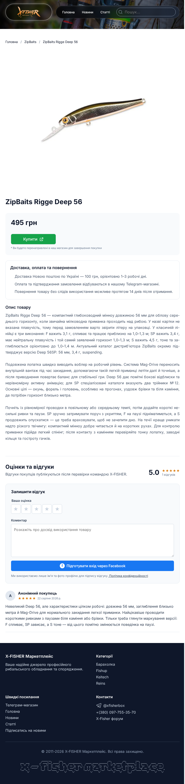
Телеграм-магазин (21, 705)
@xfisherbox (114, 705)
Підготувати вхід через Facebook (93, 566)
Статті (105, 12)
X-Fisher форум (109, 718)
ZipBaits (30, 42)
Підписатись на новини (25, 730)
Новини (87, 12)
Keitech (102, 677)
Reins (100, 683)
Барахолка (105, 664)
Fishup (101, 670)
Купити (30, 239)
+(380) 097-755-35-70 (116, 712)
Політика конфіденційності (128, 576)
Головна (68, 12)
